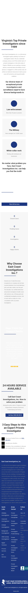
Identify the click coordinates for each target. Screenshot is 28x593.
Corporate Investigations (5, 520)
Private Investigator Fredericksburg (15, 531)
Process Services (4, 550)
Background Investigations (5, 532)
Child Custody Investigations (5, 538)
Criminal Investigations (5, 526)
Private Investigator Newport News (14, 549)
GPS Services (4, 556)
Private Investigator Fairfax (14, 523)
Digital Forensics (4, 544)
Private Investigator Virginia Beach (14, 567)
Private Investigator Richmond (14, 558)
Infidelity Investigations (5, 514)
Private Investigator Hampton (14, 540)
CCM (18, 591)
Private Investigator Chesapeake (14, 515)
